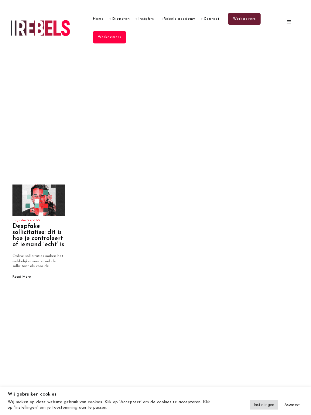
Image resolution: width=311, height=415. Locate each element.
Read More (21, 277)
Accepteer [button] (292, 404)
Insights (146, 19)
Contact (212, 19)
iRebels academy (178, 19)
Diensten (121, 19)
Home (98, 19)
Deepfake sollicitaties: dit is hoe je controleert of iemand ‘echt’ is (38, 235)
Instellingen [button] (264, 405)
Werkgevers (244, 19)
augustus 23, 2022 (26, 220)
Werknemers (109, 37)
